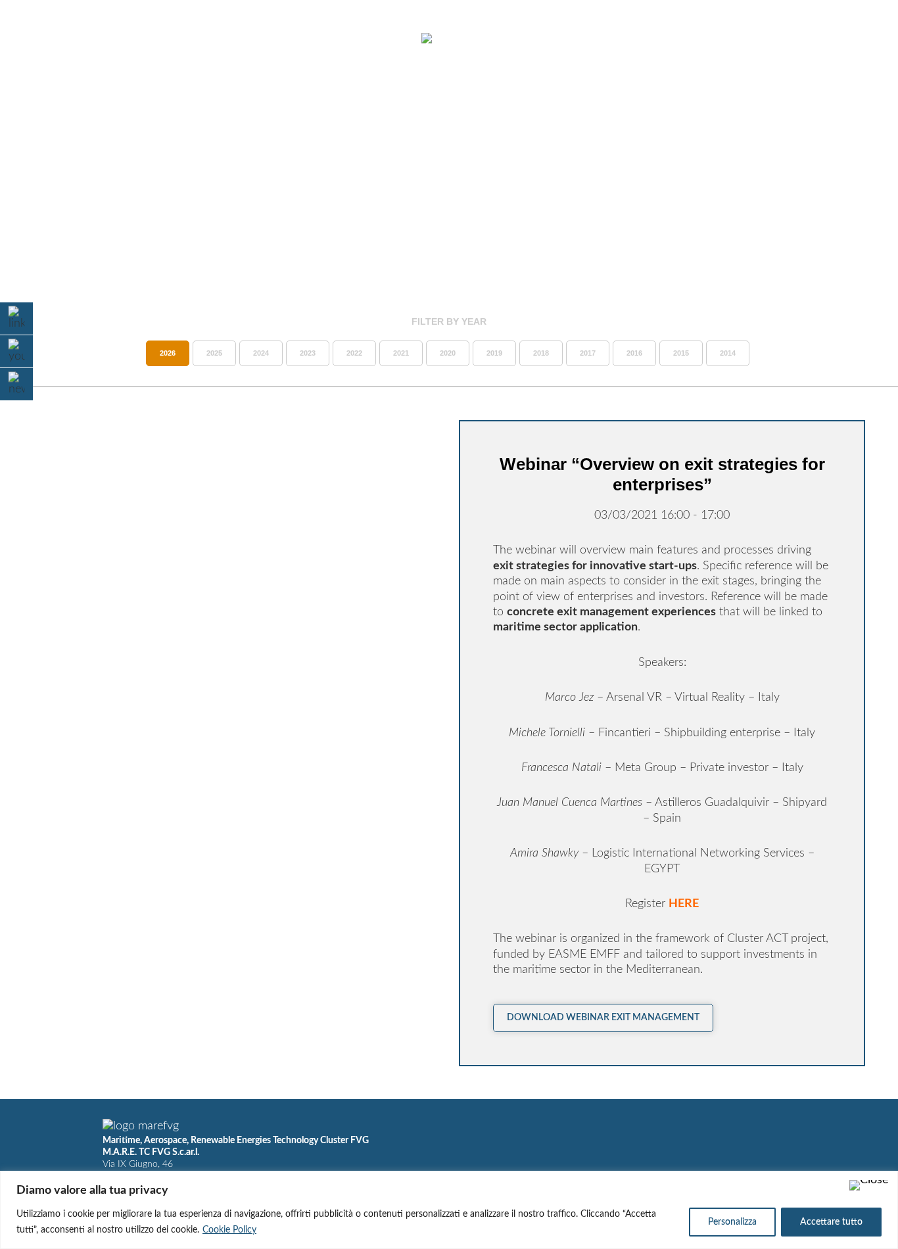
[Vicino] (869, 1185)
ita (832, 38)
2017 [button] (588, 353)
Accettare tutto (831, 1222)
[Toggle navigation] (45, 39)
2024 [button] (261, 353)
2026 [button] (168, 353)
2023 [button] (308, 353)
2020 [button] (448, 353)
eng (855, 38)
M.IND (695, 38)
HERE (684, 904)
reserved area (767, 38)
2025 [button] (214, 353)
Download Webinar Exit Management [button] (603, 1017)
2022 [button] (354, 353)
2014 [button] (728, 353)
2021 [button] (401, 353)
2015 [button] (681, 353)
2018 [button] (541, 353)
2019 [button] (494, 353)
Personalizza (732, 1222)
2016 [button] (634, 353)
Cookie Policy (229, 1230)
